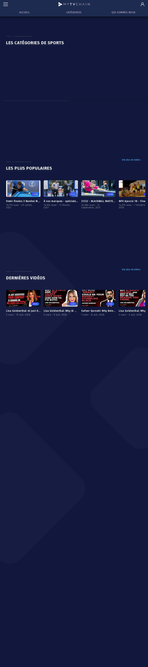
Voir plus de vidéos (131, 159)
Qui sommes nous (124, 12)
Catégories (74, 12)
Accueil (24, 12)
